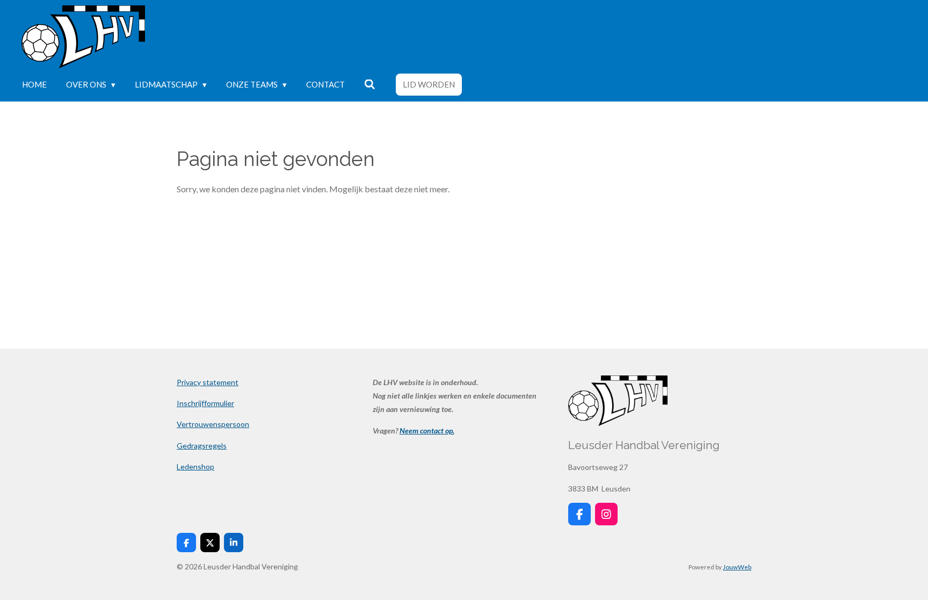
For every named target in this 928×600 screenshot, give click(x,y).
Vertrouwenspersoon (213, 424)
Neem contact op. (427, 430)
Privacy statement (207, 382)
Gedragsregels (202, 445)
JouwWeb (737, 566)
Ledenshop (195, 466)
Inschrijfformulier (205, 403)
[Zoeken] (369, 85)
